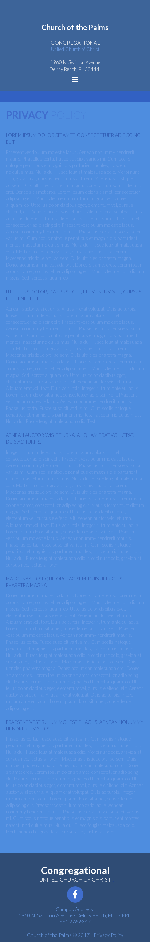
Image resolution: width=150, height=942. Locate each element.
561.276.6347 (75, 921)
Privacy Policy (108, 935)
